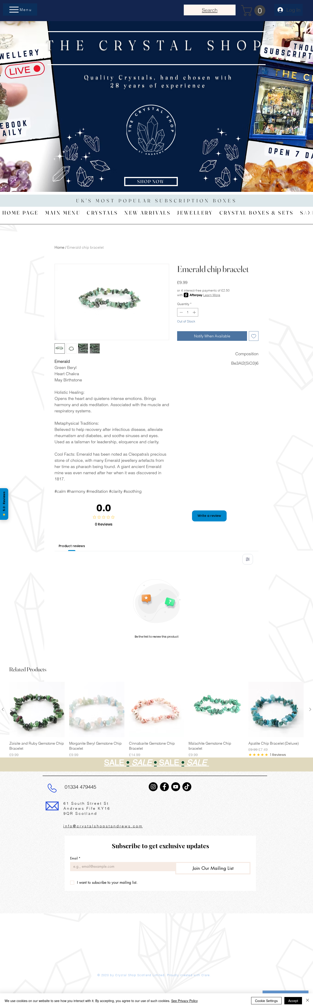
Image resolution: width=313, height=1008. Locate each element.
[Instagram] (153, 786)
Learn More (211, 295)
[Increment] (195, 312)
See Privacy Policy (184, 1000)
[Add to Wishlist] (253, 336)
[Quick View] (37, 709)
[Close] (307, 1000)
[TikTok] (186, 786)
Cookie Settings (266, 1000)
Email (75, 858)
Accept (293, 1000)
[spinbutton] (188, 312)
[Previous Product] (2, 709)
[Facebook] (164, 786)
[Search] (264, 112)
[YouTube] (175, 786)
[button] (254, 10)
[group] (156, 728)
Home (59, 247)
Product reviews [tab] (72, 546)
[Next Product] (310, 709)
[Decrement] (181, 312)
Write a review (209, 515)
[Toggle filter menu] (247, 559)
